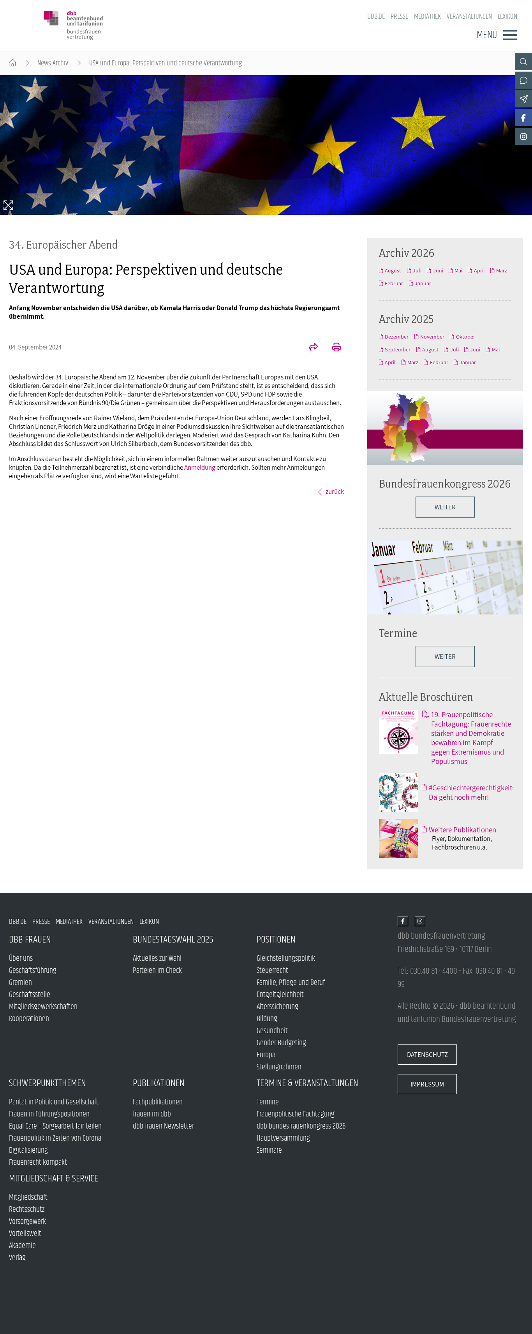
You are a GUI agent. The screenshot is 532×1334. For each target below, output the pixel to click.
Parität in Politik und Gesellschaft (54, 1102)
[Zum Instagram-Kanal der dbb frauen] (523, 136)
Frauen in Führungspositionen (49, 1114)
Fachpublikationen (158, 1102)
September (397, 349)
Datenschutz (427, 1054)
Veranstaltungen (469, 16)
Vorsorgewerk (27, 1222)
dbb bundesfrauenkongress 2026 (301, 1126)
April (479, 270)
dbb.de (376, 16)
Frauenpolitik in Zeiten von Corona (55, 1138)
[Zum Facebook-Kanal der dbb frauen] (523, 117)
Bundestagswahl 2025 (173, 939)
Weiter (445, 656)
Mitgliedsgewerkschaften (43, 1007)
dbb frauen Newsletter (163, 1126)
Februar (394, 283)
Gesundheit (272, 1031)
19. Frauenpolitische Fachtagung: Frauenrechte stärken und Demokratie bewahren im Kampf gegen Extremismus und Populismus (471, 738)
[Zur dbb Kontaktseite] (523, 80)
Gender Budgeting (281, 1043)
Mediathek (427, 16)
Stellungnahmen (279, 1067)
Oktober (465, 336)
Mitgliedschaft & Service (53, 1178)
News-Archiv (52, 63)
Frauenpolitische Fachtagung (296, 1114)
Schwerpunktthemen (47, 1083)
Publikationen (159, 1083)
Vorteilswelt (25, 1234)
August (393, 270)
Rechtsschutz (26, 1210)
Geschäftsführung (32, 971)
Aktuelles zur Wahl (157, 959)
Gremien (20, 983)
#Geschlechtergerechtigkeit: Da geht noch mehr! (471, 792)
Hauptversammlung (283, 1138)
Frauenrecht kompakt (38, 1163)
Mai (458, 270)
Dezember (397, 336)
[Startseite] (12, 63)
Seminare (269, 1150)
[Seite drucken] (332, 348)
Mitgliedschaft (28, 1198)
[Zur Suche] (523, 61)
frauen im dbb (152, 1114)
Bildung (267, 1019)
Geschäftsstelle (29, 995)
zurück (335, 491)
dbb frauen (30, 939)
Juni (438, 270)
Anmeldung (199, 467)
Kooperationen (29, 1019)
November (432, 336)
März (501, 270)
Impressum (427, 1084)
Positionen (276, 939)
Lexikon (507, 16)
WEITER (445, 507)
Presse (399, 16)
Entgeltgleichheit (280, 995)
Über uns (21, 959)
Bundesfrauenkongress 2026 (445, 483)
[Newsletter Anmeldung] (523, 98)
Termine (398, 633)
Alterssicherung (277, 1007)
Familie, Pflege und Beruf (291, 983)
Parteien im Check (157, 971)
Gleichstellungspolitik (286, 959)
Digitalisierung (28, 1150)
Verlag (17, 1258)
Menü (487, 35)
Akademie (22, 1246)
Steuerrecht (272, 971)
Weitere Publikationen (462, 829)
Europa (266, 1055)
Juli (417, 270)
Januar (423, 283)
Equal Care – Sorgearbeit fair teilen (55, 1126)
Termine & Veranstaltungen (307, 1083)
